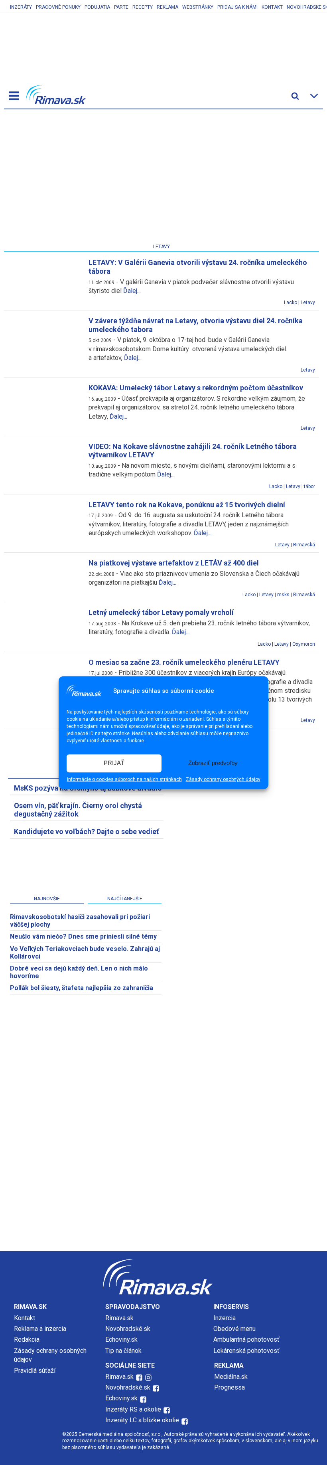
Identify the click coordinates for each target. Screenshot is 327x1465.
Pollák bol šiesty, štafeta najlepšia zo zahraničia (81, 988)
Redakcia (26, 1339)
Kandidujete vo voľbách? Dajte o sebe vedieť (86, 831)
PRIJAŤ (114, 763)
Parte (121, 7)
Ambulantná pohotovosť (247, 1339)
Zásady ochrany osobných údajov (223, 779)
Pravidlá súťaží (34, 1370)
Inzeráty (21, 7)
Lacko (290, 302)
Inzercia (224, 1318)
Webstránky (197, 7)
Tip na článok (123, 1350)
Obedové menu (234, 1329)
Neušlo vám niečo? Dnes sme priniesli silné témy (83, 936)
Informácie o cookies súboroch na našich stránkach (124, 779)
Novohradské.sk (127, 1329)
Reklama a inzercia (40, 1329)
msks (283, 594)
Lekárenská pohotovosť (247, 1350)
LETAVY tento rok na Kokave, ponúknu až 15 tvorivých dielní (187, 504)
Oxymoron (303, 644)
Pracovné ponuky (58, 7)
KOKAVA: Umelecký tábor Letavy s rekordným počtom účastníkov (196, 388)
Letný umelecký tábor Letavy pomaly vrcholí (161, 612)
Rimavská (304, 545)
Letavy (308, 302)
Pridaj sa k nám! (237, 7)
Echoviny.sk (121, 1339)
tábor (309, 486)
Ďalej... (132, 291)
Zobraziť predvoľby (213, 763)
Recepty (142, 7)
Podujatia (97, 7)
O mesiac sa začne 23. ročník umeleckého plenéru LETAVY (184, 662)
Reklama (167, 7)
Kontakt (272, 7)
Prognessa (229, 1387)
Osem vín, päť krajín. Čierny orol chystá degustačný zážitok (78, 810)
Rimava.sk (119, 1318)
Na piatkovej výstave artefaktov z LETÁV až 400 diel (174, 563)
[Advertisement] (161, 178)
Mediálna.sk (231, 1376)
